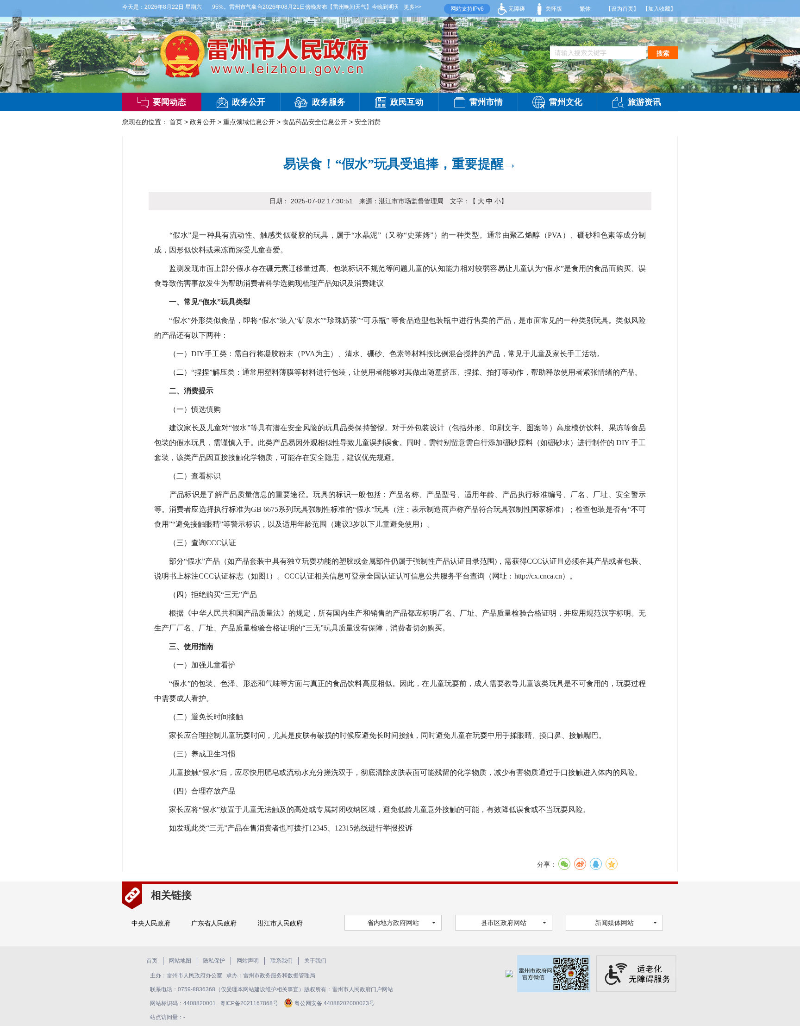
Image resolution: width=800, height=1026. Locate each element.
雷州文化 (565, 102)
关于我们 (315, 960)
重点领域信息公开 (249, 122)
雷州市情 (486, 102)
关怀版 (553, 9)
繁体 (585, 9)
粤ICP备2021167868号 (250, 1003)
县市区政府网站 (503, 922)
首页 (175, 122)
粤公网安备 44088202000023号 (334, 1003)
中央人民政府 (150, 923)
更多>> (412, 7)
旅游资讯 (644, 102)
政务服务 (328, 102)
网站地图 (180, 960)
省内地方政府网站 (393, 922)
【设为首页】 (622, 9)
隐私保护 (214, 960)
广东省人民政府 (214, 923)
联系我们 (281, 960)
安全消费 (368, 122)
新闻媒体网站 (614, 922)
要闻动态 (169, 102)
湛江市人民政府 (280, 923)
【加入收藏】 (659, 9)
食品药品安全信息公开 (314, 122)
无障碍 (516, 9)
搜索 (662, 53)
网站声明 (248, 960)
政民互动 (407, 102)
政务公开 (248, 102)
